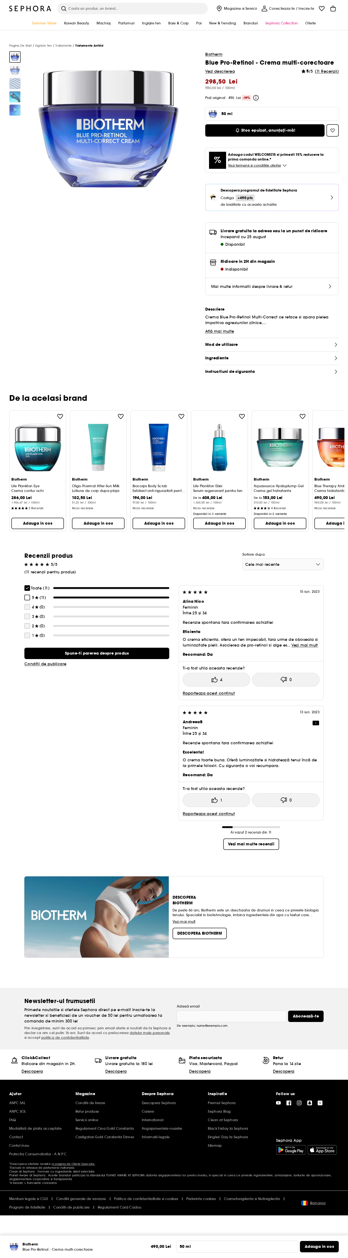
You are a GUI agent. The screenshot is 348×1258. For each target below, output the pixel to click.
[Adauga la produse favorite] (60, 416)
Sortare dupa (253, 554)
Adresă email (188, 1006)
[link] (96, 653)
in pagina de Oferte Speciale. (73, 1164)
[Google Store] (291, 1150)
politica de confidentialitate (65, 1037)
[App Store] (322, 1150)
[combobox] (283, 564)
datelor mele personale (150, 1033)
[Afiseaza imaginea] (15, 57)
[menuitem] (236, 8)
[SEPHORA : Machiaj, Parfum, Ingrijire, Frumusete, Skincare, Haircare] (30, 8)
